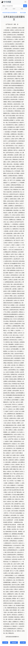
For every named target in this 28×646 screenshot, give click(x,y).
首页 (6, 8)
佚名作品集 (23, 12)
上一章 (5, 642)
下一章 (22, 642)
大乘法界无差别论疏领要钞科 (9, 12)
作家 (22, 8)
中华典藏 (7, 1)
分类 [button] (14, 8)
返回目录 (14, 642)
